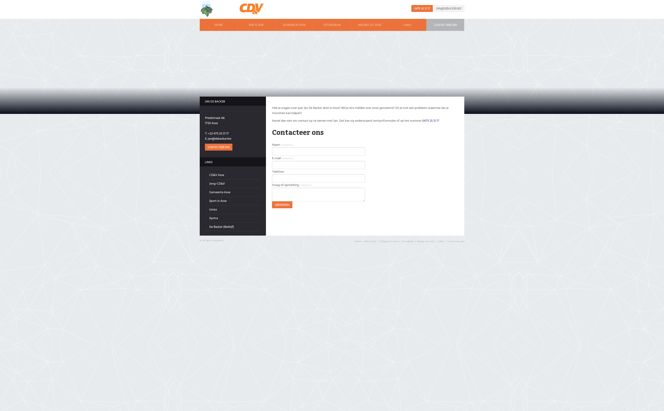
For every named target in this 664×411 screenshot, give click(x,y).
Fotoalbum (332, 25)
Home (219, 25)
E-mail (283, 158)
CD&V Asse (216, 174)
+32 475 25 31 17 (218, 133)
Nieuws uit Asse (369, 25)
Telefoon (278, 171)
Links (408, 25)
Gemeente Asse (219, 192)
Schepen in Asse (294, 25)
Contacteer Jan (445, 25)
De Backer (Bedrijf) (221, 226)
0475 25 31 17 (422, 8)
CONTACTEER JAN (219, 147)
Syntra (213, 218)
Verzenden (282, 205)
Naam (282, 144)
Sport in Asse (218, 200)
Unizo (213, 209)
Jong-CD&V (217, 183)
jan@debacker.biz (449, 8)
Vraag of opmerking (292, 185)
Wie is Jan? (256, 25)
